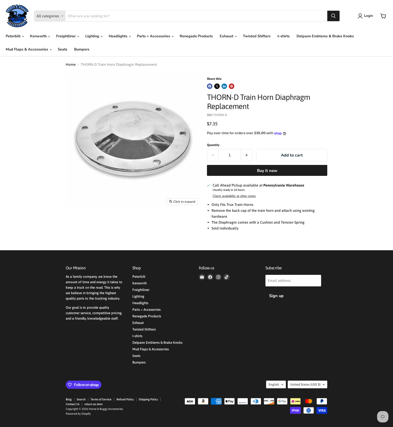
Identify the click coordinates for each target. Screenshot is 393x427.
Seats (62, 49)
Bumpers (81, 49)
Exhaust (227, 36)
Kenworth (39, 36)
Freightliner (66, 36)
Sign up (276, 295)
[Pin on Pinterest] (231, 86)
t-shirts (283, 36)
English (274, 384)
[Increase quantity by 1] (246, 155)
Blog (69, 399)
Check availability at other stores (234, 196)
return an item (93, 404)
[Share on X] (217, 86)
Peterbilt (13, 36)
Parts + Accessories (154, 36)
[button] (366, 16)
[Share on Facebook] (209, 86)
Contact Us (72, 404)
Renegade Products (196, 36)
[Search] (333, 16)
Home (71, 64)
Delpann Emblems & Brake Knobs (325, 36)
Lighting (92, 36)
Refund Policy (125, 399)
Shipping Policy (148, 399)
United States (305, 384)
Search (81, 399)
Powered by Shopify (78, 413)
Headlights (118, 36)
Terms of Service (101, 399)
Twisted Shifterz (257, 36)
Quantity (213, 145)
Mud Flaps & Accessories (27, 49)
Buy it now (267, 170)
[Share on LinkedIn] (224, 86)
